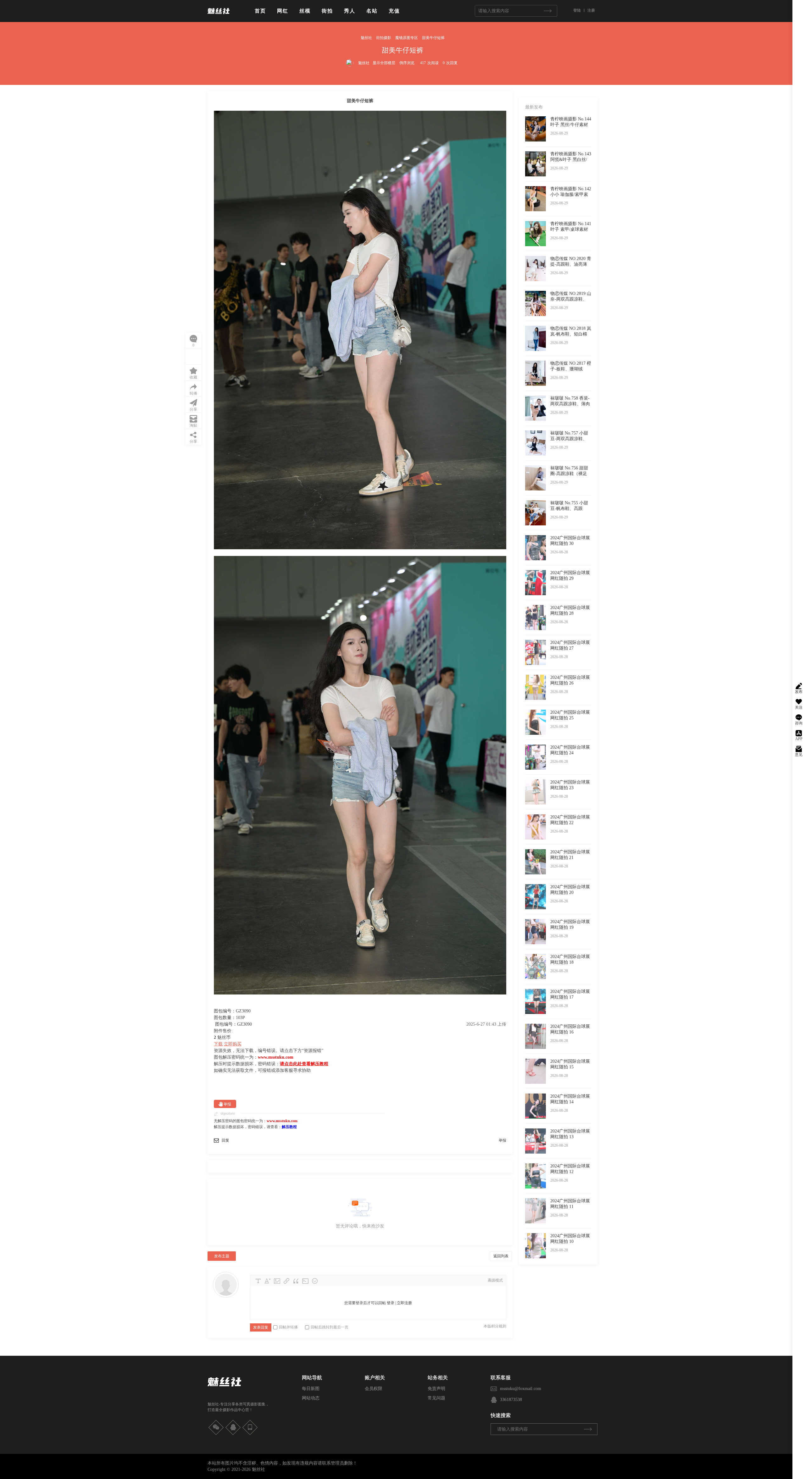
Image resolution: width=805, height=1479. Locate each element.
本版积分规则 (495, 1326)
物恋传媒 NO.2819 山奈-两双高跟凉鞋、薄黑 (570, 299)
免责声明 (436, 1388)
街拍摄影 (383, 38)
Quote (296, 1281)
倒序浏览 (406, 63)
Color (267, 1281)
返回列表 (500, 1256)
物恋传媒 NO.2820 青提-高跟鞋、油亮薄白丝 (570, 264)
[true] (547, 10)
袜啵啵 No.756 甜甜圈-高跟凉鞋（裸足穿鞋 (569, 474)
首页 (260, 11)
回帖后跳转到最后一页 (329, 1327)
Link (286, 1281)
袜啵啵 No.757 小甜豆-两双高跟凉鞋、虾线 (569, 439)
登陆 (577, 10)
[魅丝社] (219, 16)
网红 (282, 11)
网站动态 (310, 1398)
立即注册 (404, 1303)
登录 (390, 1303)
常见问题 (436, 1398)
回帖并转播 (288, 1327)
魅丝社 (366, 38)
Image (277, 1281)
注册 (591, 10)
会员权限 (373, 1388)
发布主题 (221, 1256)
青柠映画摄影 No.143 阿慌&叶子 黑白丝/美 (570, 160)
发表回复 (260, 1327)
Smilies (315, 1281)
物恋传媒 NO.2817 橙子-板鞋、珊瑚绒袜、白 (570, 369)
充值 (394, 11)
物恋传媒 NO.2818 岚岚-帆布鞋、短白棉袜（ (570, 334)
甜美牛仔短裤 (433, 38)
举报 (227, 1104)
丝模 (305, 11)
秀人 (349, 11)
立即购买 (233, 1044)
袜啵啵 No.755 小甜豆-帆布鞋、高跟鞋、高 (569, 509)
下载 (218, 1044)
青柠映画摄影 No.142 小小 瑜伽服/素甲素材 (570, 194)
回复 (225, 1140)
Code (305, 1281)
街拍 (327, 11)
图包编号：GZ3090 (233, 1024)
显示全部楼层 (384, 63)
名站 (372, 11)
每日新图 (310, 1388)
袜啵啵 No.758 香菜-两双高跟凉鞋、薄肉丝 (570, 404)
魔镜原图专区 (406, 38)
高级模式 (495, 1280)
